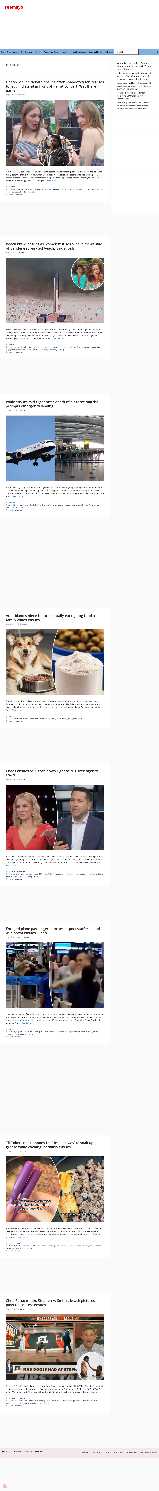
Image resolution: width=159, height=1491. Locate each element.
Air (9, 505)
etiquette (57, 189)
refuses (91, 189)
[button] (157, 52)
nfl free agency (58, 874)
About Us (85, 1453)
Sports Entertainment (10, 52)
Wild (33, 1034)
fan (62, 189)
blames (26, 719)
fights (41, 347)
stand (18, 192)
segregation (10, 350)
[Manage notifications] (5, 1486)
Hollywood (109, 52)
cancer (26, 505)
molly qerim (67, 1400)
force (73, 505)
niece (70, 719)
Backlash (11, 1246)
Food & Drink (35, 1246)
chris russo (23, 1400)
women (34, 350)
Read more (52, 180)
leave (73, 347)
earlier (43, 189)
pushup (83, 1400)
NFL (49, 874)
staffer (95, 1032)
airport (19, 1032)
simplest (85, 1246)
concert (31, 189)
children (24, 189)
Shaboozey (99, 189)
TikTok (24, 192)
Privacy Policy (131, 1453)
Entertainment (26, 52)
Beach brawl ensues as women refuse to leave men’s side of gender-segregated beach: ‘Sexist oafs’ (54, 246)
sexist (18, 350)
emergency (59, 505)
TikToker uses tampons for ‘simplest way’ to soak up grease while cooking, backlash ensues (49, 1144)
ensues (49, 189)
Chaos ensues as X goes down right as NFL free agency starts (52, 773)
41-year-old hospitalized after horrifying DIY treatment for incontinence (131, 95)
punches (89, 1032)
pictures (76, 1400)
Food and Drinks (95, 52)
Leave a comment (15, 194)
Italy (68, 347)
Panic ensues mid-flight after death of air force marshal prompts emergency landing (52, 403)
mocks (59, 1400)
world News (42, 350)
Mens (89, 347)
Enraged (38, 1032)
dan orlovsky (40, 1400)
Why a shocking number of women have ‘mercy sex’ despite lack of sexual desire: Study (134, 66)
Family (53, 719)
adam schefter (14, 874)
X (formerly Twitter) (56, 350)
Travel (28, 350)
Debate (37, 189)
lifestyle (79, 189)
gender (48, 347)
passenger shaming (72, 1032)
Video (29, 1034)
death (32, 505)
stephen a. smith (43, 1403)
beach (10, 347)
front (67, 189)
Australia (11, 189)
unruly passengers (19, 1034)
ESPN (41, 874)
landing (78, 505)
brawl (23, 347)
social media (10, 192)
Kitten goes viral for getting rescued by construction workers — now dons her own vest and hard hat (134, 86)
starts (20, 876)
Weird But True (26, 1248)
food (59, 719)
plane (83, 1032)
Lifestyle (38, 52)
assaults (26, 1032)
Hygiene (63, 1246)
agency (23, 874)
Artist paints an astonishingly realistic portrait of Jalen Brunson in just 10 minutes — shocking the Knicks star (134, 76)
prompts (14, 507)
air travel (11, 1032)
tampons (97, 1246)
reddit (80, 719)
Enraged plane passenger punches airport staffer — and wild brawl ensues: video (53, 930)
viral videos (32, 192)
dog (36, 719)
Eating (41, 719)
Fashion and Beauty (51, 52)
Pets (75, 719)
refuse (99, 347)
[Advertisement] (79, 31)
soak (91, 1246)
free (45, 874)
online (85, 189)
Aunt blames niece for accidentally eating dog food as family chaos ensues (51, 617)
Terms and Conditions (148, 1453)
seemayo (14, 7)
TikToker (15, 1248)
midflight (99, 505)
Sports (94, 874)
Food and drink (47, 1246)
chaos (31, 719)
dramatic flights (48, 505)
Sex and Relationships (78, 52)
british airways (17, 505)
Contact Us (96, 1453)
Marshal (92, 505)
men (84, 347)
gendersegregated (58, 347)
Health (64, 52)
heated (72, 189)
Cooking (19, 1246)
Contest (31, 1400)
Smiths (95, 1400)
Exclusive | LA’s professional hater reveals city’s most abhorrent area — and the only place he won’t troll (134, 105)
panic (8, 507)
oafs (94, 347)
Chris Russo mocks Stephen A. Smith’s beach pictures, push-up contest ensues (51, 1302)
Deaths (38, 505)
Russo (89, 1400)
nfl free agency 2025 (72, 874)
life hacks (70, 1246)
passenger (60, 1032)
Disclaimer (107, 1453)
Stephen (33, 1403)
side (23, 350)
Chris (16, 1400)
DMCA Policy (118, 1453)
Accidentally (13, 719)
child (18, 189)
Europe (36, 347)
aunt (20, 719)
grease (56, 1246)
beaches (17, 347)
